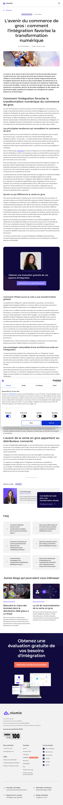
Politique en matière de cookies (11, 766)
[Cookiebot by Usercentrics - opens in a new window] (54, 381)
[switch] (23, 416)
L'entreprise (26, 754)
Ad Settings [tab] (39, 385)
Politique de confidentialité (9, 760)
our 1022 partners (12, 394)
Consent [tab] (8, 385)
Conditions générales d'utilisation (11, 763)
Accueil (24, 748)
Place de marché (27, 751)
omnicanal (20, 151)
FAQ (24, 767)
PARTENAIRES (26, 764)
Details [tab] (24, 385)
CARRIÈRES (30, 757)
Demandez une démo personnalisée (31, 664)
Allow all (51, 423)
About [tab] (54, 385)
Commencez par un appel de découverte (31, 283)
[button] (58, 3)
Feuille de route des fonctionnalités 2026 (28, 773)
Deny (31, 423)
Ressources (25, 760)
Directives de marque (28, 770)
